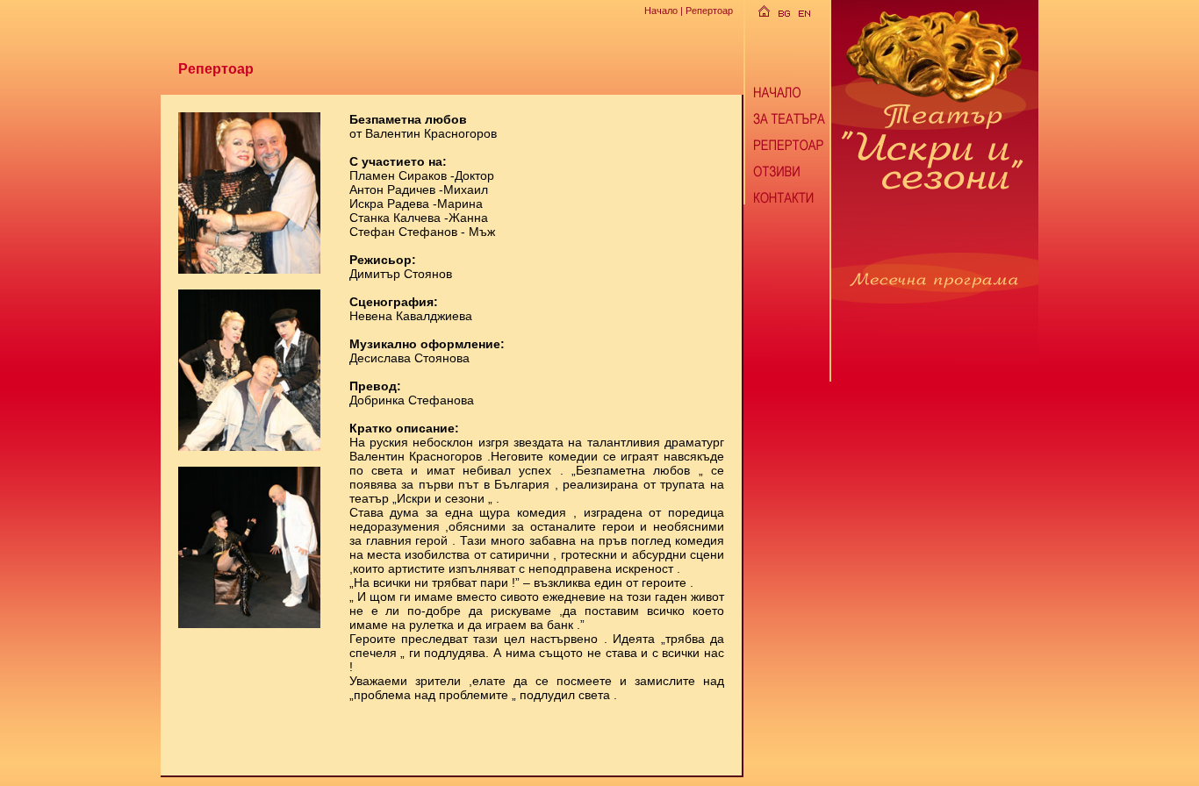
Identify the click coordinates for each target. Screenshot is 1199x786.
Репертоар (709, 10)
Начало (661, 10)
